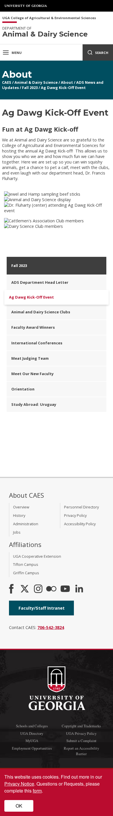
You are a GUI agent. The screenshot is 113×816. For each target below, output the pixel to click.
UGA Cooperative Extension (37, 556)
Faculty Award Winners (33, 327)
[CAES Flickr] (51, 589)
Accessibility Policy (80, 523)
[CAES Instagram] (38, 589)
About (67, 82)
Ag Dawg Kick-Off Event (63, 87)
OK (19, 805)
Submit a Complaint (81, 740)
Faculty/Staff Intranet (42, 608)
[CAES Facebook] (11, 589)
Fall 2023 (30, 87)
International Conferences (36, 343)
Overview (21, 507)
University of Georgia (26, 6)
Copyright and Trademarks (81, 725)
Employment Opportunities (32, 748)
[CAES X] (25, 589)
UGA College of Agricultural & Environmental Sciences (49, 18)
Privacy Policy (75, 515)
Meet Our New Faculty (32, 373)
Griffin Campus (26, 572)
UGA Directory (31, 733)
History (19, 515)
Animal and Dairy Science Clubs (40, 312)
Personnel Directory (81, 507)
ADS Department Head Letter (39, 282)
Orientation (22, 389)
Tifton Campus (25, 564)
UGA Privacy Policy (81, 733)
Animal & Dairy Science (36, 82)
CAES (6, 82)
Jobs (17, 532)
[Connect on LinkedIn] (79, 589)
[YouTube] (65, 589)
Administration (25, 523)
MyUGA (31, 740)
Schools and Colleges (32, 725)
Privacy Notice (19, 783)
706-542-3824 (50, 627)
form (37, 790)
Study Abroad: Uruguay (33, 404)
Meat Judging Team (30, 358)
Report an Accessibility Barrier (81, 751)
